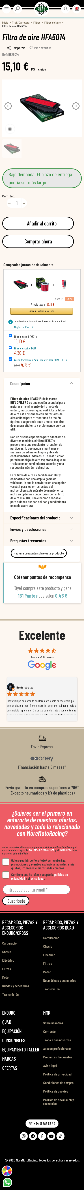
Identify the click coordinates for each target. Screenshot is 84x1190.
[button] (8, 106)
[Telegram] (33, 1136)
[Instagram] (24, 1136)
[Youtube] (51, 1136)
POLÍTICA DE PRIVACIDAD (41, 850)
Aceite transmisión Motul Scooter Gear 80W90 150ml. (41, 360)
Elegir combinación (24, 327)
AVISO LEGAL (66, 850)
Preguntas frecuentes (28, 540)
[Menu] (6, 8)
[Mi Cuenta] (66, 8)
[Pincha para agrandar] (10, 128)
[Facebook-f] (42, 1136)
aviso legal (37, 878)
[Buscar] (17, 8)
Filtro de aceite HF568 (25, 348)
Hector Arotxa (24, 687)
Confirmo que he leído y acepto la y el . (39, 876)
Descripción (20, 383)
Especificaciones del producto (35, 517)
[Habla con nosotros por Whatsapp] (7, 1182)
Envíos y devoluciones (28, 529)
